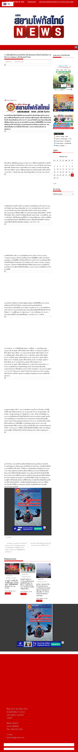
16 (54, 172)
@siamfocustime (19, 62)
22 (72, 172)
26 (63, 175)
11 (60, 169)
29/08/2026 (9, 575)
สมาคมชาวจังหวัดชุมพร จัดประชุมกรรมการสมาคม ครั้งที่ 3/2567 (41, 544)
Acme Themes (57, 749)
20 (66, 172)
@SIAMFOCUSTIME (11, 578)
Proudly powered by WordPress (26, 749)
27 (66, 175)
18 (60, 172)
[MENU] (76, 47)
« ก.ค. (54, 183)
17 (57, 172)
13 (66, 169)
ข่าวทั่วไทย (8, 537)
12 (63, 169)
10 (57, 169)
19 (63, 172)
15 (72, 169)
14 (69, 169)
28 (69, 175)
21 (69, 172)
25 (60, 175)
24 (57, 175)
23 (54, 175)
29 (72, 175)
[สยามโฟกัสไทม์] (6, 47)
